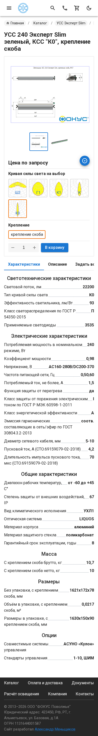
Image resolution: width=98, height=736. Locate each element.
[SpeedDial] (85, 161)
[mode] (89, 8)
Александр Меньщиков (55, 729)
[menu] (9, 8)
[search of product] (53, 8)
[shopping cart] (77, 8)
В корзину (54, 247)
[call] (65, 8)
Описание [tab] (57, 264)
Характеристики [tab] (24, 264)
